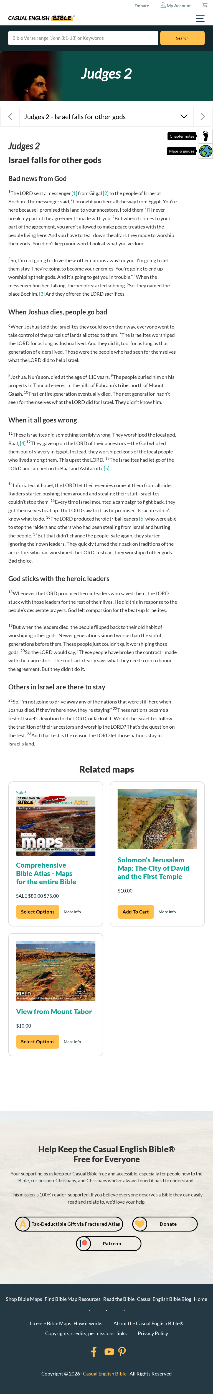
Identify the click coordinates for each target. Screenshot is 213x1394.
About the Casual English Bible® (148, 1323)
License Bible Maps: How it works (66, 1323)
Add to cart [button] (136, 912)
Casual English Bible (104, 1374)
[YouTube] (102, 1352)
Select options (37, 912)
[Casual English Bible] (41, 18)
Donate (142, 5)
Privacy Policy (153, 1333)
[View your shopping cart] (204, 5)
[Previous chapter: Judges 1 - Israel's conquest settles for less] (10, 116)
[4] (23, 443)
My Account (178, 5)
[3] (42, 294)
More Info (72, 911)
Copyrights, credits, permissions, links (86, 1333)
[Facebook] (86, 1352)
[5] (106, 468)
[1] (74, 193)
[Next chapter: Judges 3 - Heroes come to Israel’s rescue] (203, 116)
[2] (105, 193)
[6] (141, 519)
